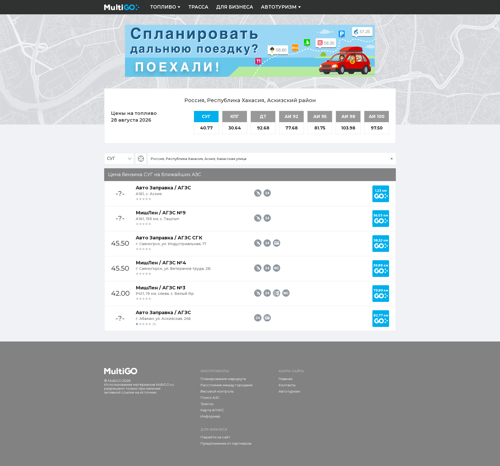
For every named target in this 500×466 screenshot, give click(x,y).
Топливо (163, 7)
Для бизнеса (234, 7)
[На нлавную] (120, 371)
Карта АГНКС (212, 410)
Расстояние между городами (227, 385)
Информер (210, 416)
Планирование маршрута (223, 379)
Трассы (207, 404)
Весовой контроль (217, 391)
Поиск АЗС (210, 397)
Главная (285, 379)
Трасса (198, 7)
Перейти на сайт (215, 437)
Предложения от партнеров (226, 443)
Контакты (287, 385)
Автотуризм (279, 7)
